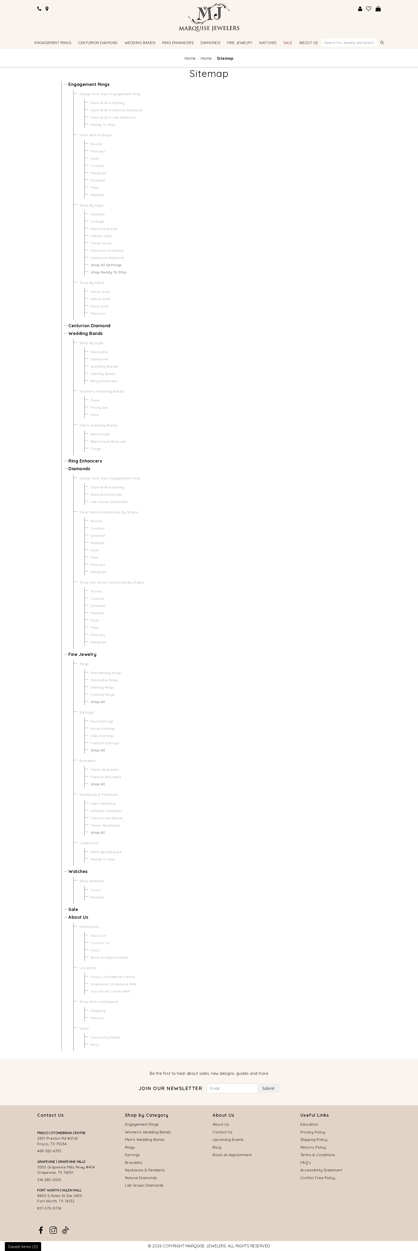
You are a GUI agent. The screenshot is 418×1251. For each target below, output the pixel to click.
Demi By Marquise (106, 852)
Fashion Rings (103, 694)
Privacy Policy (312, 1132)
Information (89, 927)
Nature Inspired (104, 229)
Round (96, 144)
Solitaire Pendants (106, 811)
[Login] (360, 9)
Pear (95, 187)
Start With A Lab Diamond (113, 117)
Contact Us (100, 943)
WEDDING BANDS (140, 42)
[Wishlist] (369, 9)
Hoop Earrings (103, 728)
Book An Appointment (109, 957)
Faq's (95, 950)
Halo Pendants (103, 803)
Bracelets (88, 760)
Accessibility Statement (321, 1170)
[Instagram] (53, 1229)
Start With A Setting (107, 103)
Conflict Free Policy (317, 1177)
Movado (97, 897)
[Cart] (378, 9)
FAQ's (305, 1162)
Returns (97, 1018)
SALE (288, 42)
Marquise (98, 173)
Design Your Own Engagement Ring (110, 94)
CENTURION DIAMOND (98, 42)
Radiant (97, 195)
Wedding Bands (85, 333)
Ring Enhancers (104, 381)
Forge (96, 449)
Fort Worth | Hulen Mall (110, 991)
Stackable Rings (104, 680)
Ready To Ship (103, 124)
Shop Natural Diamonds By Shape (109, 512)
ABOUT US (308, 42)
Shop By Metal (92, 283)
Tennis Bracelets (105, 769)
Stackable (99, 352)
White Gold (100, 291)
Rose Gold (99, 306)
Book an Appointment (232, 1154)
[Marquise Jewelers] (209, 16)
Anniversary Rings (106, 673)
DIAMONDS (210, 42)
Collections (89, 843)
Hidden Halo (101, 236)
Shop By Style (91, 205)
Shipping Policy (314, 1139)
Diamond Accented (107, 250)
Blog (94, 1044)
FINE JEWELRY (239, 42)
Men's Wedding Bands (99, 425)
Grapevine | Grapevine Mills (114, 984)
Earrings (87, 712)
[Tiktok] (65, 1229)
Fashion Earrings (105, 743)
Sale (73, 909)
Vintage (97, 221)
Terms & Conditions (317, 1154)
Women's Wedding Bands (102, 391)
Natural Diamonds (106, 494)
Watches (78, 871)
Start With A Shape (96, 135)
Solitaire (98, 214)
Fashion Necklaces (107, 818)
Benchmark (100, 434)
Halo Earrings (102, 736)
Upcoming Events (106, 1037)
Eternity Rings (102, 687)
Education (309, 1124)
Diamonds (79, 468)
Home (190, 58)
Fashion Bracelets (106, 777)
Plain (95, 415)
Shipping (98, 1010)
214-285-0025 (49, 1179)
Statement (100, 359)
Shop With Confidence (99, 1002)
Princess (98, 151)
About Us (78, 917)
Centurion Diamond (107, 258)
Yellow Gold (100, 299)
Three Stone (101, 243)
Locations (88, 968)
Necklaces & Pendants (99, 794)
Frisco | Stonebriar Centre (112, 977)
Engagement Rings (89, 84)
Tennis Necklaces (105, 825)
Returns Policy (313, 1147)
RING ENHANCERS (178, 42)
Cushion (97, 166)
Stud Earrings (102, 721)
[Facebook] (41, 1229)
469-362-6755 (49, 1151)
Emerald (98, 180)
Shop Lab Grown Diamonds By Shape (112, 582)
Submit (268, 1088)
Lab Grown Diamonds (109, 502)
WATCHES (268, 42)
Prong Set (99, 407)
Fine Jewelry (82, 654)
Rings (84, 664)
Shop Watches (92, 881)
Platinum (98, 313)
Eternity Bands (103, 374)
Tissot (96, 890)
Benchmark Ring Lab (108, 441)
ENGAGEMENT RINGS (53, 42)
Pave (95, 400)
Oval (95, 158)
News (84, 1028)
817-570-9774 (49, 1208)
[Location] (47, 9)
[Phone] (39, 9)
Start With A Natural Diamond (116, 110)
